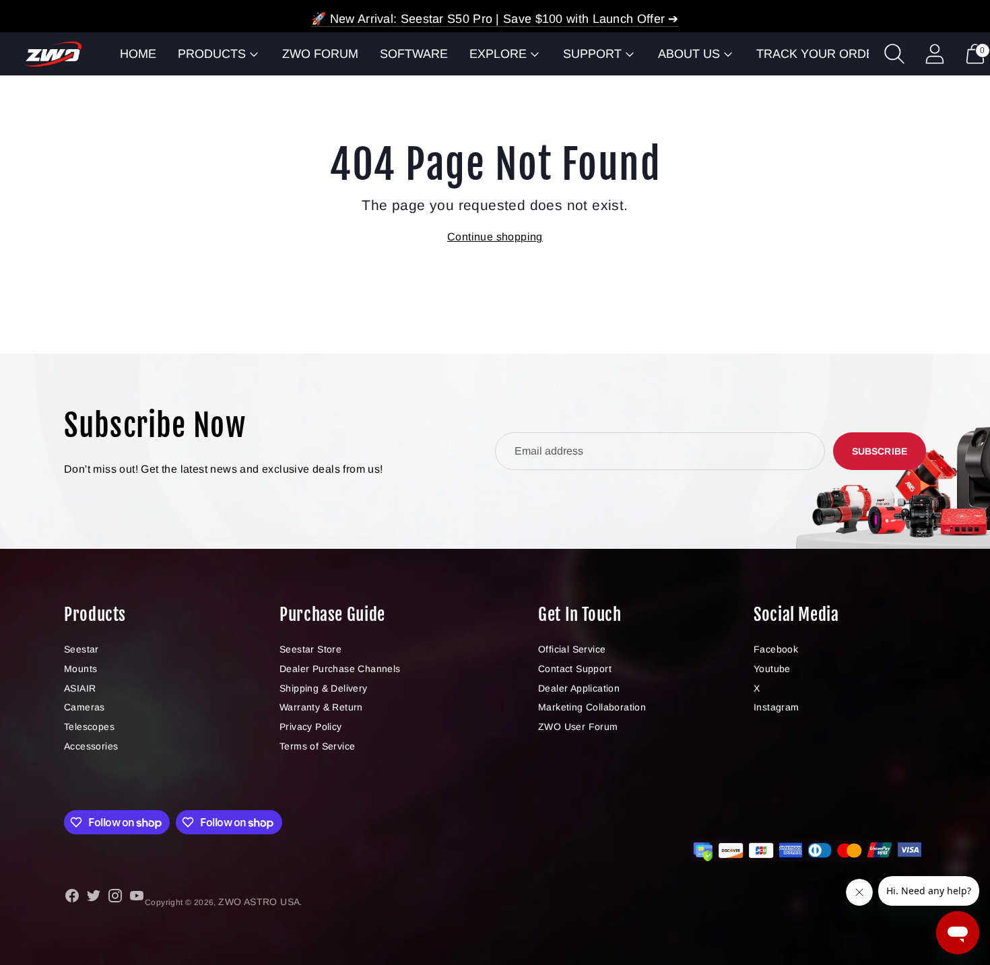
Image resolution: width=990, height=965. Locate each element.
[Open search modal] (894, 54)
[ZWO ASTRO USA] (53, 54)
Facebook (776, 649)
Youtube (772, 668)
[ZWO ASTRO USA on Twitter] (94, 898)
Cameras (84, 707)
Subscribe (879, 451)
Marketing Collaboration (592, 707)
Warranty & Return (321, 707)
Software (414, 54)
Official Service (571, 649)
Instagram (776, 707)
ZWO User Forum (578, 726)
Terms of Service (317, 746)
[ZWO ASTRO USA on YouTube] (137, 898)
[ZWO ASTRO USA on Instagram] (115, 898)
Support (592, 54)
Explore (498, 54)
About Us (689, 54)
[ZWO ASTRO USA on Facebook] (72, 898)
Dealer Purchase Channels (340, 668)
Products (212, 54)
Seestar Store (310, 649)
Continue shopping (495, 236)
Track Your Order (819, 54)
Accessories (91, 746)
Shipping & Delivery (323, 688)
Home (138, 54)
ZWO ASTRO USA (259, 901)
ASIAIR (80, 688)
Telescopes (89, 726)
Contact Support (575, 668)
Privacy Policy (310, 726)
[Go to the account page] (935, 54)
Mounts (80, 668)
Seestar (81, 649)
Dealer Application (579, 688)
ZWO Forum (320, 54)
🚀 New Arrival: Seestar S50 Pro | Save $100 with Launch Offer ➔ (495, 19)
